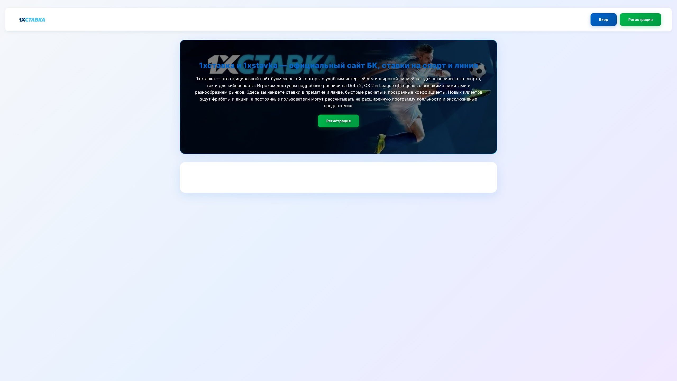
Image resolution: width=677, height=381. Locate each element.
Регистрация (640, 19)
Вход (603, 19)
